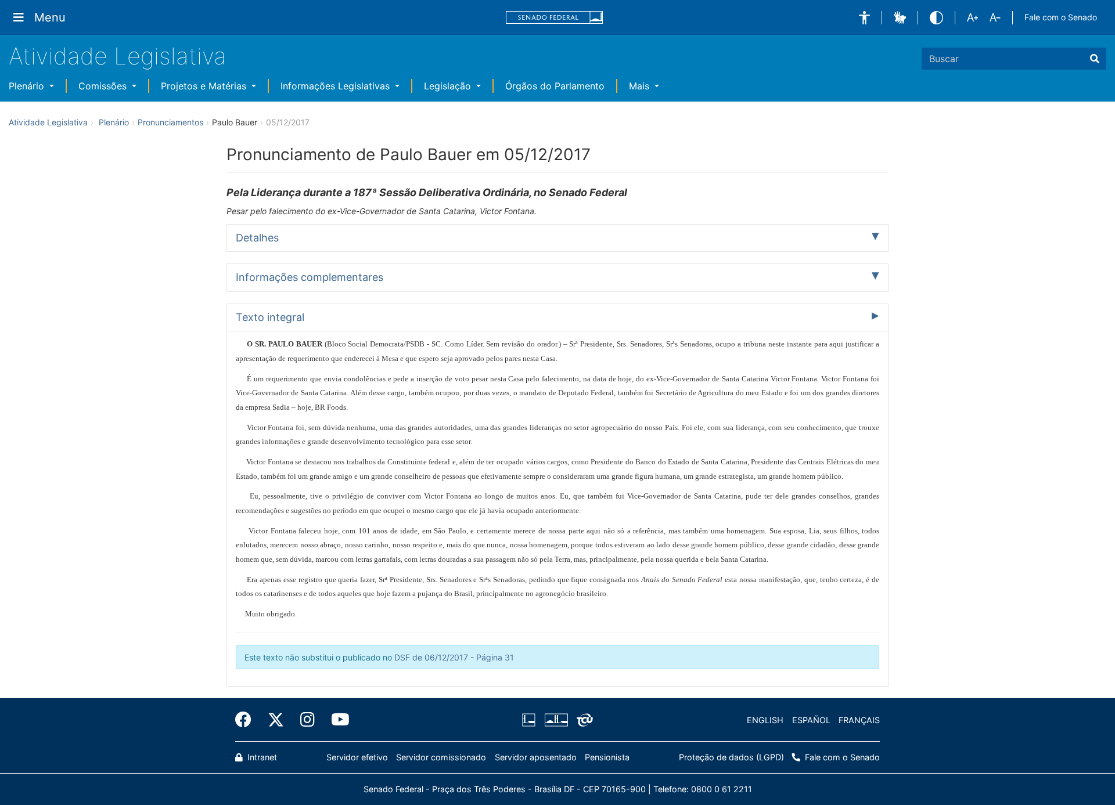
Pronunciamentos (170, 122)
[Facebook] (247, 719)
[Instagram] (307, 719)
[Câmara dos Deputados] (530, 720)
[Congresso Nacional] (555, 720)
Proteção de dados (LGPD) (731, 757)
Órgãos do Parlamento (555, 86)
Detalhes (257, 238)
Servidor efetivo (357, 757)
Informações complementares (309, 277)
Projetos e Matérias (205, 86)
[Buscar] (1094, 58)
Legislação (449, 86)
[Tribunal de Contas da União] (583, 720)
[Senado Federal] (554, 17)
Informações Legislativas (336, 86)
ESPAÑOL (811, 720)
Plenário (28, 86)
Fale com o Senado (1060, 17)
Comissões (104, 86)
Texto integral (270, 317)
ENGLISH (765, 720)
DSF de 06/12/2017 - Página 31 (454, 657)
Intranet (261, 757)
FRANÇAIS (859, 720)
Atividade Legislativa (117, 56)
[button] (864, 17)
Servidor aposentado (536, 757)
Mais (640, 86)
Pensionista (607, 757)
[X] (276, 719)
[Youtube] (336, 719)
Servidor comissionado (441, 757)
